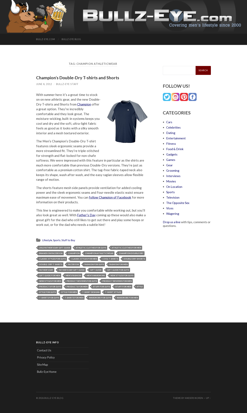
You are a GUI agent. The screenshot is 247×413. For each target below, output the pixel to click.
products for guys (50, 286)
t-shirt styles (113, 292)
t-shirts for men (74, 297)
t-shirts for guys (49, 297)
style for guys (47, 292)
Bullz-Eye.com (45, 39)
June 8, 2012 (44, 84)
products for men (77, 286)
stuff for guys (101, 286)
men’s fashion (73, 275)
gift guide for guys (118, 270)
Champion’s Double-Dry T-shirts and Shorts (77, 77)
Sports (56, 240)
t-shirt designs (91, 292)
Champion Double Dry (131, 253)
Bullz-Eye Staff (67, 84)
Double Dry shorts (134, 258)
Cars (169, 122)
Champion (84, 104)
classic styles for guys (52, 258)
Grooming (172, 170)
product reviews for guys (82, 281)
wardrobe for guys (100, 297)
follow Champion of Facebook (110, 197)
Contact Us (44, 350)
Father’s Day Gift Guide (72, 270)
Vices (169, 208)
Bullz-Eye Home (46, 371)
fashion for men (118, 264)
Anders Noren (194, 398)
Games (170, 160)
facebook (73, 264)
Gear (169, 165)
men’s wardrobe (96, 275)
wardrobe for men (127, 297)
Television (172, 197)
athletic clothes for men (126, 247)
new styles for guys (121, 275)
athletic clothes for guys (91, 247)
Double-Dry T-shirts (50, 264)
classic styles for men (84, 258)
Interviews (173, 176)
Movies (171, 181)
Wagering (172, 213)
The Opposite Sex (177, 203)
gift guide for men (49, 275)
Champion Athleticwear (99, 253)
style (140, 286)
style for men (69, 292)
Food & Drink (174, 149)
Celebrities (173, 127)
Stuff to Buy (68, 240)
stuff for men (123, 286)
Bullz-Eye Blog (71, 39)
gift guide (96, 270)
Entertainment (176, 138)
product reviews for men (117, 281)
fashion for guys (94, 264)
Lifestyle (47, 240)
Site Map (42, 364)
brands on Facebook (51, 253)
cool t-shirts (110, 258)
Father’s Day (86, 215)
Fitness (171, 143)
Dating (170, 133)
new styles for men (50, 281)
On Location (174, 186)
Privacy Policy (46, 357)
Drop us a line (171, 222)
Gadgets (171, 154)
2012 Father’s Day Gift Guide (54, 247)
